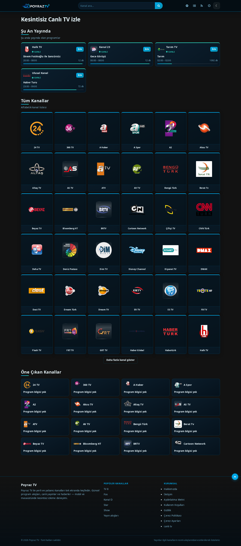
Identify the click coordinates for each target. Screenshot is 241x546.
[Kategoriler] (194, 5)
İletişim (168, 494)
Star (106, 505)
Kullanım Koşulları (174, 505)
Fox (106, 494)
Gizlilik (167, 510)
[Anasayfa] (187, 5)
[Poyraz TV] (36, 6)
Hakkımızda (170, 489)
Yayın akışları (111, 515)
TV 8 (106, 489)
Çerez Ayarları (172, 520)
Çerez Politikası (172, 515)
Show (107, 510)
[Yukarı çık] (235, 476)
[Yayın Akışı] (209, 5)
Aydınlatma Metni (174, 499)
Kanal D (108, 499)
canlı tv (168, 526)
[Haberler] (201, 5)
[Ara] (159, 5)
